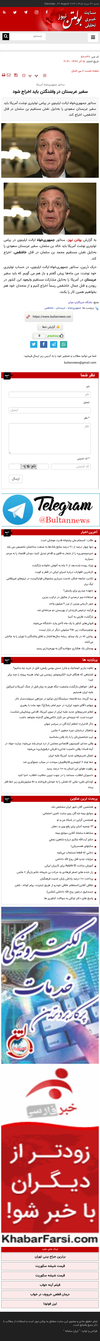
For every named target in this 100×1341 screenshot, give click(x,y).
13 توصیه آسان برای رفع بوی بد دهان (72, 826)
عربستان (60, 308)
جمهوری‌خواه (74, 308)
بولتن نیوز (75, 240)
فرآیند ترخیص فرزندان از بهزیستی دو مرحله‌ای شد (65, 610)
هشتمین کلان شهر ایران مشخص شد (72, 807)
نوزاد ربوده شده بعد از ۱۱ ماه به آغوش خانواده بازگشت (62, 565)
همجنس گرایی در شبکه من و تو (75, 820)
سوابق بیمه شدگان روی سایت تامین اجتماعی (68, 813)
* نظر (87, 418)
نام (88, 387)
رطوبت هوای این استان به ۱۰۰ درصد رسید (70, 769)
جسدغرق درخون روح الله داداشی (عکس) (70, 892)
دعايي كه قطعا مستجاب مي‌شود (75, 852)
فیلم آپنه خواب (50, 1285)
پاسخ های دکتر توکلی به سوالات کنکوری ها (68, 898)
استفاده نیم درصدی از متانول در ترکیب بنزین (67, 597)
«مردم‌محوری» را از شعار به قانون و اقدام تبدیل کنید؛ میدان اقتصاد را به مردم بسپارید (49, 556)
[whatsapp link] (63, 344)
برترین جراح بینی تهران (50, 1256)
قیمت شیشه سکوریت (50, 1266)
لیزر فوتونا (50, 1304)
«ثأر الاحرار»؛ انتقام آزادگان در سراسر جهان (68, 724)
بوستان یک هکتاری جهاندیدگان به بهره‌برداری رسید (64, 648)
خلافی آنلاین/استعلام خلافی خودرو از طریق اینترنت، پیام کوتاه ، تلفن (54, 885)
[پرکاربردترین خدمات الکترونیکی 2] (50, 985)
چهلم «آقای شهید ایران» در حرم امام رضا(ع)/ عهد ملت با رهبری (56, 705)
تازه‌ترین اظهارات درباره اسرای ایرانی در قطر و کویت (64, 572)
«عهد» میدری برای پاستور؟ (78, 591)
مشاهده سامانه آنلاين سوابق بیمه (74, 833)
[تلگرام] (50, 510)
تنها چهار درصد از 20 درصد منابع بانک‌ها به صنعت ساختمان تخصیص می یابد (50, 547)
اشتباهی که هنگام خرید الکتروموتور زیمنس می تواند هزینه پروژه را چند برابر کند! (50, 677)
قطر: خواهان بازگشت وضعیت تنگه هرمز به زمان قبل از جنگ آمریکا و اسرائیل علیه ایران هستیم (49, 689)
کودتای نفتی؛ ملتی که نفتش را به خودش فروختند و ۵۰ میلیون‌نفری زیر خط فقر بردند (48, 785)
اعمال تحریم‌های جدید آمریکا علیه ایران (71, 755)
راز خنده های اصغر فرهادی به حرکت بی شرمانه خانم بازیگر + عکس (55, 872)
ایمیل (86, 402)
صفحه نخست (91, 71)
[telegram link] (53, 344)
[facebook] (46, 12)
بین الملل (76, 71)
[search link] (5, 36)
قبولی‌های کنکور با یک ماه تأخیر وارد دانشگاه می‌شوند (63, 623)
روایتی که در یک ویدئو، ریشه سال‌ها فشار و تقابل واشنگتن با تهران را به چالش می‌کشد (49, 639)
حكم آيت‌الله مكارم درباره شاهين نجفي (71, 839)
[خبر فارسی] (50, 1154)
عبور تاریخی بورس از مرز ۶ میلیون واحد (71, 604)
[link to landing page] (75, 19)
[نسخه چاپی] (3, 75)
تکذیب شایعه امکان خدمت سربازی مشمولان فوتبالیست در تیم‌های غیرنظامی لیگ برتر (49, 581)
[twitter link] (33, 344)
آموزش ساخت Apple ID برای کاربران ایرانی (69, 866)
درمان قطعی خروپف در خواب (50, 1294)
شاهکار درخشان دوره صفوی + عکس (72, 730)
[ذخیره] (15, 75)
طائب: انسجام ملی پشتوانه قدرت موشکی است (67, 540)
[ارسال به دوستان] (8, 75)
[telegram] (26, 12)
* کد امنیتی (83, 459)
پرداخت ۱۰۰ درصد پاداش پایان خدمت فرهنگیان (66, 879)
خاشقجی (49, 308)
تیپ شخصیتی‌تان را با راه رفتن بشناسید (71, 737)
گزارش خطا (48, 327)
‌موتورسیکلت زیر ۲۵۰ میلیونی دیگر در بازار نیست (66, 630)
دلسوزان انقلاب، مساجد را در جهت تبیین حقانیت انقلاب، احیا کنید (55, 775)
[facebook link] (43, 344)
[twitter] (15, 13)
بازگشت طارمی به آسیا (80, 617)
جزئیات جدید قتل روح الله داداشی (74, 859)
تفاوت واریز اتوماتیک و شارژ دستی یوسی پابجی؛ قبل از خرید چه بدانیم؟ (53, 668)
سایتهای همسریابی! (82, 846)
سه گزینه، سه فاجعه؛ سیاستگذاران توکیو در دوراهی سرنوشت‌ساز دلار (54, 699)
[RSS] (4, 12)
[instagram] (36, 12)
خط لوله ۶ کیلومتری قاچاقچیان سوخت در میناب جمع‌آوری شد (58, 762)
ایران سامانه (71, 1331)
